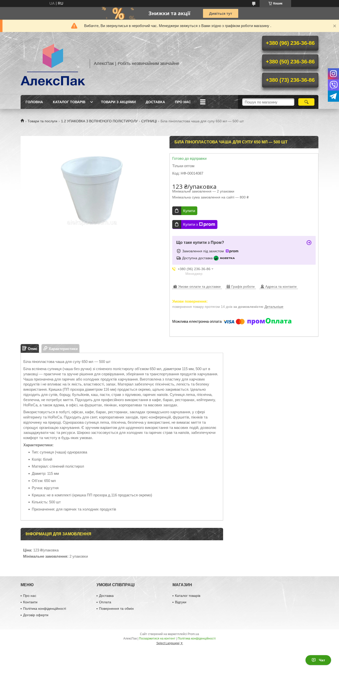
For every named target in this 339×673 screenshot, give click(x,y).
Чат (322, 660)
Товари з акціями (118, 102)
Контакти (30, 602)
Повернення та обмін (116, 608)
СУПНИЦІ (149, 121)
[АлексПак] (53, 63)
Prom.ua (193, 634)
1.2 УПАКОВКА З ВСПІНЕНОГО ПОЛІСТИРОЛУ (99, 121)
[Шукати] (306, 102)
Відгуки (180, 602)
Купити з (190, 224)
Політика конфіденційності (44, 608)
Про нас (183, 102)
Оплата (105, 602)
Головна (34, 102)
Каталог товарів (69, 102)
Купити (189, 211)
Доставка (155, 102)
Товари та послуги (42, 121)
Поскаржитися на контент (157, 638)
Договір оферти (35, 615)
